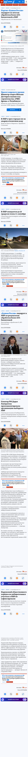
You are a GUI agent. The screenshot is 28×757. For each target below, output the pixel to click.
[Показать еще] (23, 26)
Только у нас (9, 4)
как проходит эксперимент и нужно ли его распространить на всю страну (13, 180)
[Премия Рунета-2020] (13, 1)
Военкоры (15, 4)
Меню (1, 1)
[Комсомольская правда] (8, 2)
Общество (3, 89)
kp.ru (25, 67)
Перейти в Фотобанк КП (19, 250)
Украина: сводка (23, 4)
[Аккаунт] (26, 1)
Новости (3, 4)
